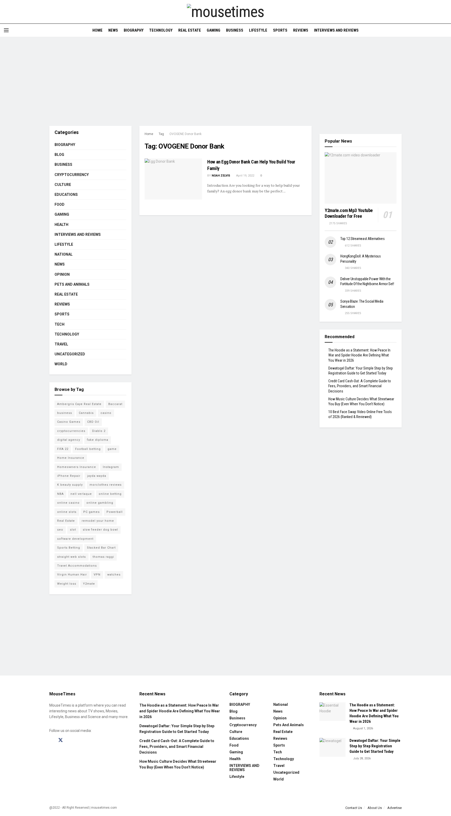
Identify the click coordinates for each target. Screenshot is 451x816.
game (112, 449)
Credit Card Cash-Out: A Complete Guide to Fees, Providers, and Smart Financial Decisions (359, 386)
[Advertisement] (225, 81)
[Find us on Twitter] (60, 740)
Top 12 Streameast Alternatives (362, 239)
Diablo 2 (98, 431)
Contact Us (353, 808)
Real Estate (189, 30)
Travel (61, 344)
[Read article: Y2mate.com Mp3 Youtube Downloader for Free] (360, 178)
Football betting (88, 449)
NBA (60, 494)
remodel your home (98, 521)
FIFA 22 (62, 449)
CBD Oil (93, 422)
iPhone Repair (68, 476)
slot (73, 529)
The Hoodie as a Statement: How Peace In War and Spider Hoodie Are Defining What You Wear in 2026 (359, 355)
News (113, 30)
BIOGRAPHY (134, 30)
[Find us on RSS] (88, 740)
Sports (280, 30)
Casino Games (68, 422)
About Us (374, 808)
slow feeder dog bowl (100, 529)
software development (75, 539)
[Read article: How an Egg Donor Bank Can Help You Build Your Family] (173, 178)
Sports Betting (68, 547)
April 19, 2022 (244, 175)
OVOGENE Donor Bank (185, 134)
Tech (59, 324)
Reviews (300, 30)
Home (97, 30)
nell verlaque (81, 494)
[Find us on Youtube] (79, 740)
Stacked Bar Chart (101, 547)
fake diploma (97, 440)
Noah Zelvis (221, 175)
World (61, 364)
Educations (66, 194)
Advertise (394, 808)
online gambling (99, 502)
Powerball (114, 512)
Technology (161, 30)
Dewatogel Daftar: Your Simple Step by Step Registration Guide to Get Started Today (374, 746)
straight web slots (71, 557)
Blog (59, 154)
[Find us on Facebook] (51, 740)
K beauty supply (70, 484)
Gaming (213, 30)
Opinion (62, 274)
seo (60, 529)
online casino (68, 502)
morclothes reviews (106, 484)
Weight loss (66, 583)
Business (234, 30)
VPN (97, 574)
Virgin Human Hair (72, 574)
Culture (63, 185)
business (64, 413)
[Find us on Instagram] (70, 740)
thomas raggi (103, 557)
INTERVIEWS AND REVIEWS (336, 30)
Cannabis (86, 413)
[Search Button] (445, 30)
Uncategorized (70, 354)
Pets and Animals (72, 284)
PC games (91, 512)
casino (105, 413)
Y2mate (89, 583)
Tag (161, 134)
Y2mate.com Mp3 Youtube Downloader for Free (349, 213)
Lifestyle (258, 30)
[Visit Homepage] (225, 12)
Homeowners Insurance (76, 467)
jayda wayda (96, 476)
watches (114, 574)
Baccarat (115, 404)
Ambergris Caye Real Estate (79, 404)
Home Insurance (70, 458)
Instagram (111, 467)
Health (61, 224)
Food (59, 204)
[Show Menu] (6, 30)
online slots (66, 512)
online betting (110, 494)
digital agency (68, 440)
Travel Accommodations (77, 565)
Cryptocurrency (72, 175)
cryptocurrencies (71, 431)
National (64, 254)
